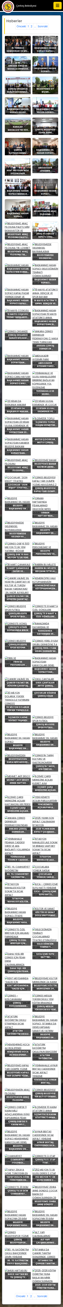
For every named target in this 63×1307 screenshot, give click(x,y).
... (35, 26)
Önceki (21, 26)
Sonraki (43, 26)
